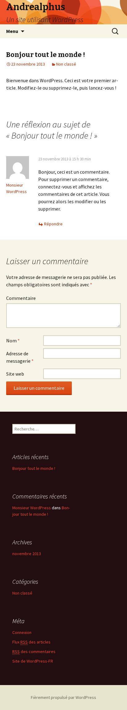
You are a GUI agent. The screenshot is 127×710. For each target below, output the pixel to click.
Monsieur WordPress (31, 507)
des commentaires (33, 651)
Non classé (66, 64)
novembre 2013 (26, 553)
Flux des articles (31, 642)
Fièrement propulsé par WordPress (63, 697)
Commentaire (21, 298)
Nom (13, 340)
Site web (15, 374)
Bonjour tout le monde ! (33, 468)
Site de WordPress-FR (32, 661)
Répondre (53, 224)
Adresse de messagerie (20, 357)
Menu (12, 31)
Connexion (21, 632)
